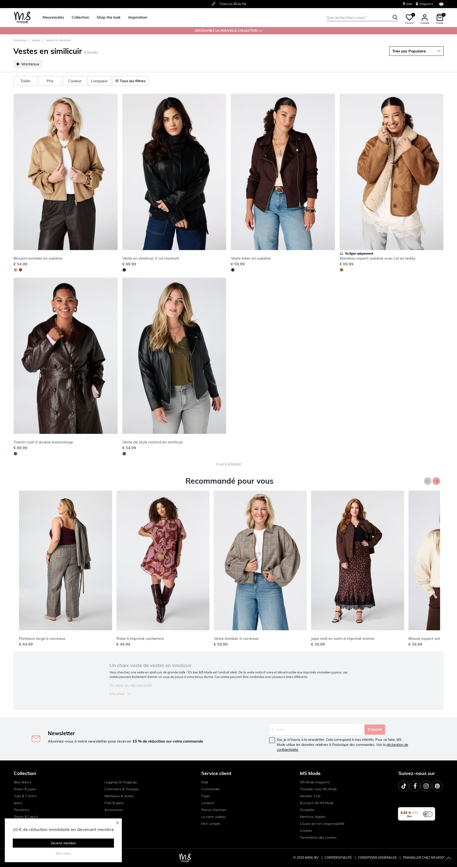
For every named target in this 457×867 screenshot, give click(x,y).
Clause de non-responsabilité (322, 823)
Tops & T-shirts (25, 796)
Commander (210, 789)
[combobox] (362, 17)
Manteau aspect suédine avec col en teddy (378, 258)
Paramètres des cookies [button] (318, 837)
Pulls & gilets (114, 803)
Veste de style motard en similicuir (152, 442)
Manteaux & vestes (119, 796)
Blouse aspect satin (425, 638)
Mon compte (210, 823)
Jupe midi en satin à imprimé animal (342, 638)
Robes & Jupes (25, 789)
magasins (426, 4)
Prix (50, 80)
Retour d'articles (213, 810)
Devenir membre (63, 843)
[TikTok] (403, 786)
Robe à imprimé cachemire (140, 638)
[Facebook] (415, 786)
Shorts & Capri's (26, 817)
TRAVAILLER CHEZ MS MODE (424, 857)
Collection (19, 40)
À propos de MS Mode (317, 803)
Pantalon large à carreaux (42, 638)
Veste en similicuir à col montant (150, 258)
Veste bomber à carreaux (236, 638)
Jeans (18, 803)
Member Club (310, 796)
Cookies (306, 830)
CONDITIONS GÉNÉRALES (377, 857)
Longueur (99, 80)
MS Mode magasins (315, 782)
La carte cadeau (213, 817)
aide (409, 4)
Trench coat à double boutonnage (43, 442)
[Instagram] (426, 786)
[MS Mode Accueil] (22, 17)
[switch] (427, 814)
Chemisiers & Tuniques (121, 789)
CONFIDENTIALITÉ (338, 857)
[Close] (117, 823)
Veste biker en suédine (251, 258)
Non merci (63, 853)
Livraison (208, 803)
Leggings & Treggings (120, 782)
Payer (205, 796)
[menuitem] (51, 17)
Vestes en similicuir (58, 40)
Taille (25, 80)
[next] (113, 172)
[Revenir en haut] (448, 858)
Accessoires (113, 810)
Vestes (36, 40)
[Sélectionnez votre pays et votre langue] (441, 3)
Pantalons (21, 810)
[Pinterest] (437, 786)
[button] (53, 17)
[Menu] (432, 810)
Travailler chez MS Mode (318, 789)
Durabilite (307, 810)
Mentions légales (313, 817)
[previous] (18, 172)
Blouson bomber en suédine (38, 258)
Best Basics (22, 782)
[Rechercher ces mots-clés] (395, 17)
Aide (204, 782)
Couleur (75, 80)
